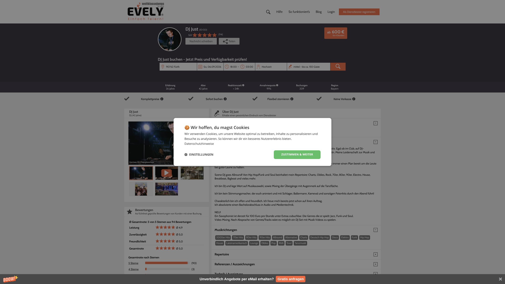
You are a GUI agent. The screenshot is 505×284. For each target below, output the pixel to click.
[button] (252, 279)
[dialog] (252, 142)
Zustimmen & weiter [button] (297, 154)
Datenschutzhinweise (199, 144)
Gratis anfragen (291, 279)
